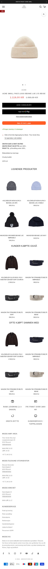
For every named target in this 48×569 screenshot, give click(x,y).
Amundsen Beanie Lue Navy (36, 235)
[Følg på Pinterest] (21, 553)
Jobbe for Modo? (7, 527)
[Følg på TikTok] (32, 553)
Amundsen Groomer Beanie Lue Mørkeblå (11, 237)
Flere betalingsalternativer (24, 116)
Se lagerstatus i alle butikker (13, 138)
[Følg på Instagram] (15, 553)
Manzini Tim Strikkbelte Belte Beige (36, 313)
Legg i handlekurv (24, 105)
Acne (24, 90)
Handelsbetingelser (8, 524)
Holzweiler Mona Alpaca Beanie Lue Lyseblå (36, 202)
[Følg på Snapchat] (38, 553)
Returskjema (6, 517)
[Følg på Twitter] (9, 553)
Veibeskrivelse (6, 444)
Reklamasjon (6, 520)
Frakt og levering (7, 510)
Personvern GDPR (8, 530)
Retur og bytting (7, 514)
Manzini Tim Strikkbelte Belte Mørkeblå (36, 279)
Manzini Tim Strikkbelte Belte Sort (12, 313)
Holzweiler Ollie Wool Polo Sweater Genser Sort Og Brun (11, 279)
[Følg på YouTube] (26, 553)
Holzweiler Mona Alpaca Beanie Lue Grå (12, 202)
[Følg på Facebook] (3, 553)
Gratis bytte (12, 421)
